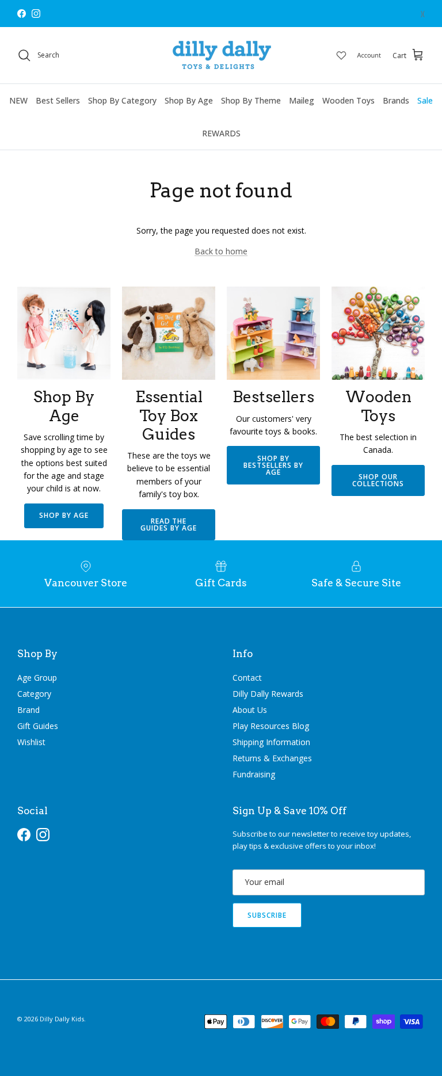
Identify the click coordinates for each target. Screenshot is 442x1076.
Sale (425, 100)
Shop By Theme (251, 100)
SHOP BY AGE (64, 515)
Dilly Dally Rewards (268, 693)
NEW (18, 100)
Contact (247, 677)
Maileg (301, 100)
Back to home (221, 251)
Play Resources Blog (271, 725)
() (423, 13)
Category (34, 693)
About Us (250, 709)
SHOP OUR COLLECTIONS (378, 480)
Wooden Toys (348, 100)
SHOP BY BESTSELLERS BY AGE (273, 465)
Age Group (37, 677)
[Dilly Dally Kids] (221, 55)
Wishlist (31, 742)
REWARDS (221, 133)
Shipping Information (271, 742)
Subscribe (267, 915)
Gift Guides (37, 725)
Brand (28, 709)
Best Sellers (58, 100)
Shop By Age (189, 100)
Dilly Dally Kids (62, 1018)
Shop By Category (122, 100)
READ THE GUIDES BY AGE (168, 524)
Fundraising (254, 774)
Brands (396, 100)
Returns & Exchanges (272, 758)
